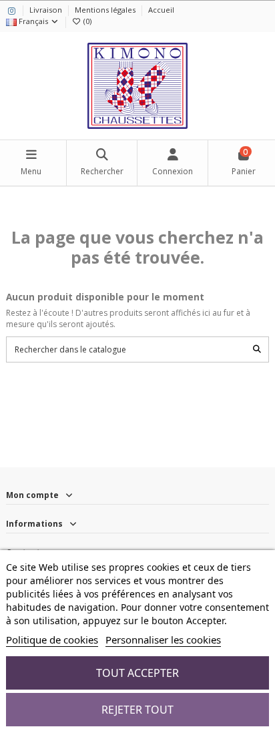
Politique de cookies (52, 639)
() (87, 21)
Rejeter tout (137, 709)
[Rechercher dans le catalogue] (257, 349)
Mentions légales (106, 10)
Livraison (46, 10)
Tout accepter (137, 673)
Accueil (161, 10)
